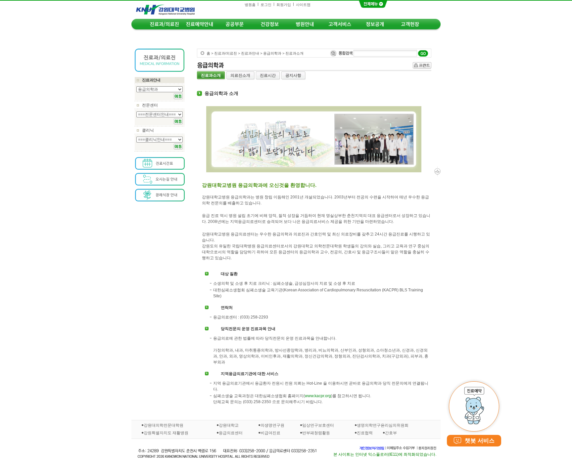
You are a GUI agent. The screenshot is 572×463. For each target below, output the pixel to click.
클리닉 (148, 130)
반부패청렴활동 (316, 432)
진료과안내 (151, 80)
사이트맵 (303, 5)
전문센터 (150, 105)
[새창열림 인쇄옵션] (422, 65)
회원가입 (283, 5)
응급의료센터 (231, 432)
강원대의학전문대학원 (163, 425)
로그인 (266, 5)
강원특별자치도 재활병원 (166, 432)
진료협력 (365, 433)
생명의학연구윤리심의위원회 (382, 425)
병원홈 (250, 5)
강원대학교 (229, 425)
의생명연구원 (272, 425)
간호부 (391, 433)
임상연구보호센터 (318, 425)
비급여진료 (270, 432)
